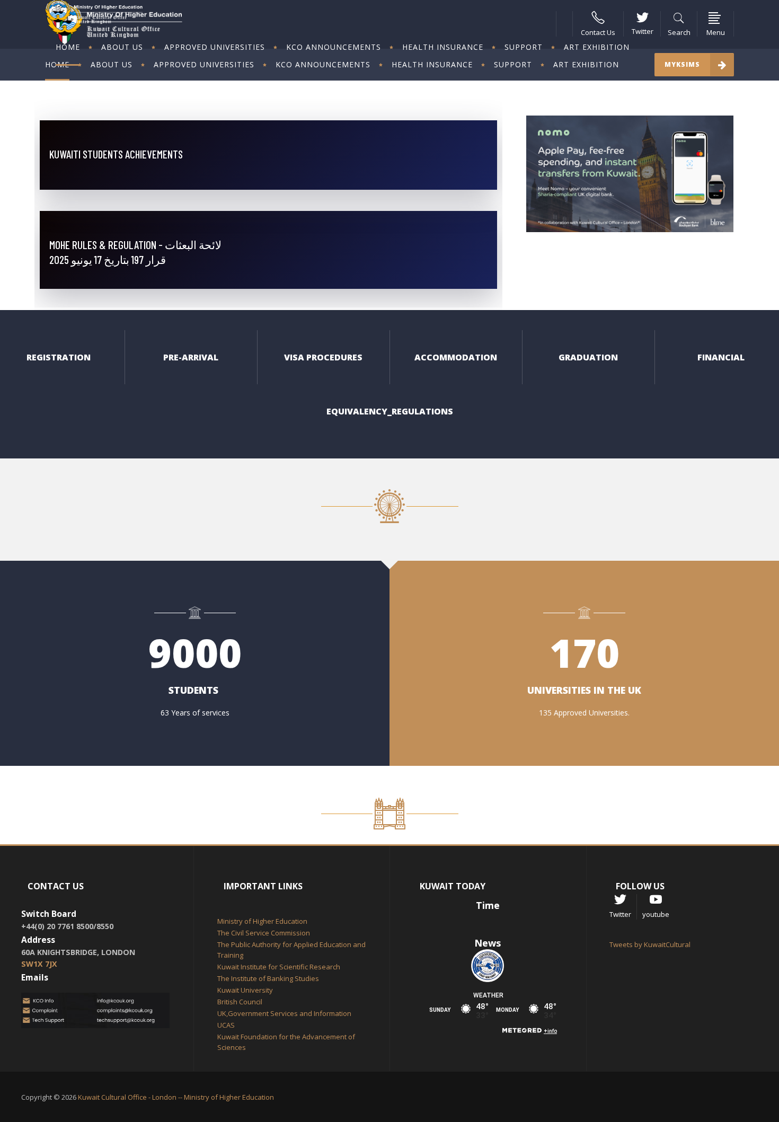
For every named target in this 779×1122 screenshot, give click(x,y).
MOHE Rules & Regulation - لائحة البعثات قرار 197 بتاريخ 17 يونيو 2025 (135, 252)
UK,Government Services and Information (284, 1013)
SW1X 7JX (39, 964)
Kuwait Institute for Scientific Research (278, 966)
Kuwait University (245, 990)
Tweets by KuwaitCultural (650, 944)
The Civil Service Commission (263, 933)
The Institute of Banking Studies (268, 978)
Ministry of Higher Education (262, 921)
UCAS (226, 1025)
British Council (239, 1001)
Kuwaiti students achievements (116, 154)
